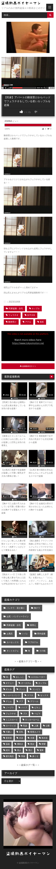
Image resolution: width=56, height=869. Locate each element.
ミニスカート (12, 719)
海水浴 (44, 738)
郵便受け (12, 322)
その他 (42, 651)
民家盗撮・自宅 (16, 308)
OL (7, 677)
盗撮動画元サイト (29, 366)
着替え (33, 625)
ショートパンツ (13, 695)
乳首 (25, 726)
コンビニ (36, 689)
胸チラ (37, 608)
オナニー (10, 683)
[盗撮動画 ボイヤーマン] (23, 3)
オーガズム (26, 683)
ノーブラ (10, 707)
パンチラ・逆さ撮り (16, 608)
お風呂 (10, 633)
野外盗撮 (41, 633)
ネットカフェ (13, 651)
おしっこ (20, 677)
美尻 (42, 322)
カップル (36, 308)
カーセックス (13, 642)
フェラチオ (13, 315)
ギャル (9, 689)
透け (30, 750)
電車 (41, 750)
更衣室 (9, 738)
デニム (9, 701)
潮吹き (20, 744)
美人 (19, 750)
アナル (28, 322)
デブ (21, 701)
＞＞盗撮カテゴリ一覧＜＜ (28, 661)
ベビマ (37, 713)
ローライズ (11, 726)
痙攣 (43, 744)
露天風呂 (10, 756)
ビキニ (37, 707)
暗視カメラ (35, 732)
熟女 (32, 744)
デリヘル (34, 701)
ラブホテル (33, 642)
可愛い (9, 732)
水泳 (21, 738)
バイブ (24, 707)
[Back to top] (47, 860)
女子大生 (31, 315)
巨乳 (21, 732)
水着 (32, 738)
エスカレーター (38, 677)
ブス (25, 713)
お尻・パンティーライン (18, 616)
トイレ (25, 633)
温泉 (8, 744)
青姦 (23, 756)
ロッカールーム (32, 719)
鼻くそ (35, 756)
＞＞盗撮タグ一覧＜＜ (28, 765)
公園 (48, 726)
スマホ (30, 695)
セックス (44, 695)
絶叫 (8, 750)
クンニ (22, 689)
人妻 (36, 726)
